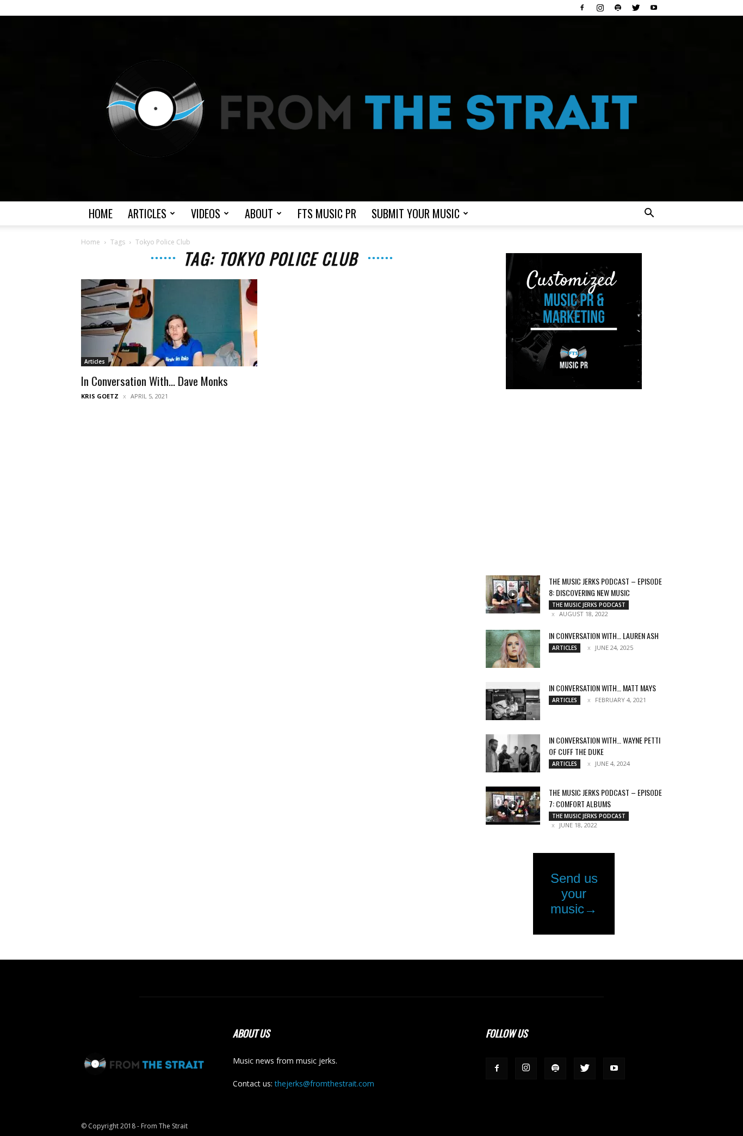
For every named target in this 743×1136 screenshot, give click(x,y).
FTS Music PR (327, 213)
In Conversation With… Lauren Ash (604, 635)
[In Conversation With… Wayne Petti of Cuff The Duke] (513, 753)
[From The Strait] (371, 108)
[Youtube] (654, 7)
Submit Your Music (415, 213)
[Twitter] (636, 7)
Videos (205, 213)
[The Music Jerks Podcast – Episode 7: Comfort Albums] (513, 806)
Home (101, 213)
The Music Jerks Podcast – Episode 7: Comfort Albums (605, 798)
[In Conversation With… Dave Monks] (169, 322)
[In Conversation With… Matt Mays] (513, 701)
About (259, 213)
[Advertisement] (573, 483)
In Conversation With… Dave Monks (154, 380)
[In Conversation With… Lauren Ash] (513, 649)
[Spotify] (618, 7)
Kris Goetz (100, 396)
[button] (649, 214)
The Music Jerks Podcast (589, 605)
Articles (147, 213)
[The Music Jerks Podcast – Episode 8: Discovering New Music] (513, 594)
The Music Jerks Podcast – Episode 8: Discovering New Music (605, 586)
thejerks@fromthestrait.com (324, 1083)
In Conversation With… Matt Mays (602, 687)
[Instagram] (600, 7)
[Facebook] (582, 7)
